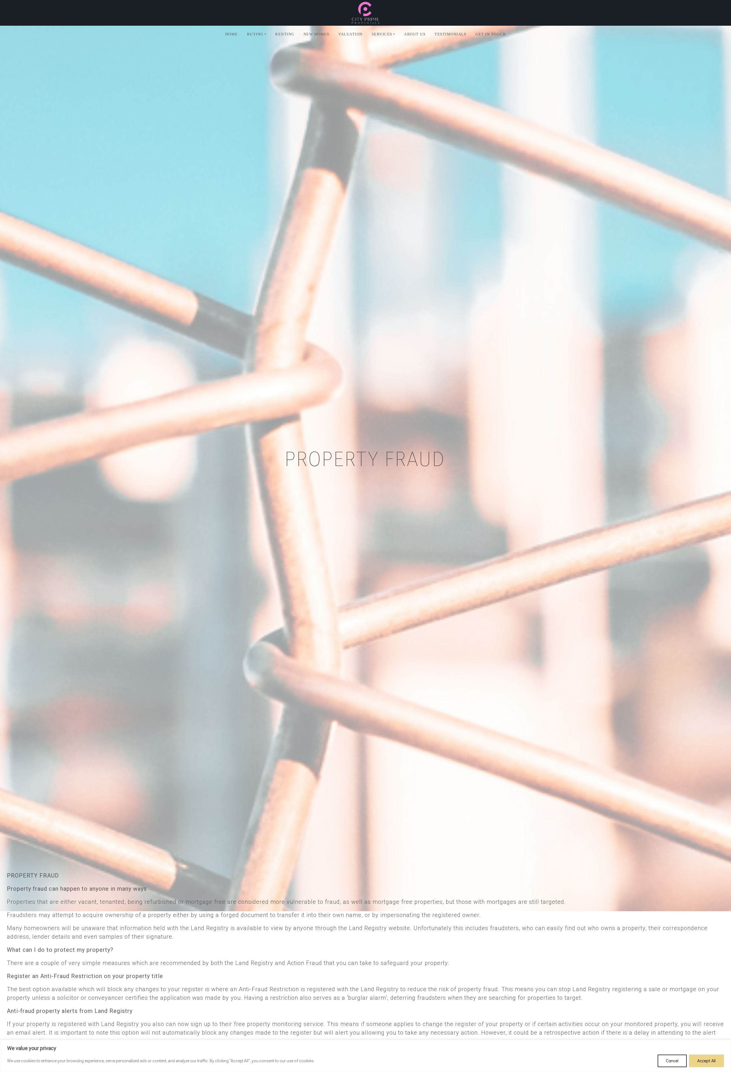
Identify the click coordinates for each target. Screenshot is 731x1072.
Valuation (350, 34)
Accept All (706, 1060)
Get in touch (490, 34)
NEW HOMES (317, 34)
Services (382, 34)
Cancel (672, 1060)
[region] (365, 1056)
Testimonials (450, 34)
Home (231, 34)
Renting (284, 34)
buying (255, 34)
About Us (414, 34)
